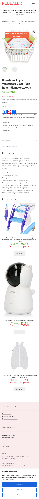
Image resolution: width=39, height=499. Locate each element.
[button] (33, 31)
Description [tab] (6, 141)
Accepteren (19, 484)
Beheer (19, 490)
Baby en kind (12, 21)
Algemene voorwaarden (10, 419)
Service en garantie (8, 437)
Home (6, 21)
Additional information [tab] (9, 146)
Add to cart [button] (19, 253)
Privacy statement (8, 416)
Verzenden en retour (8, 435)
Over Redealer (6, 414)
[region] (19, 483)
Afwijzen (19, 495)
